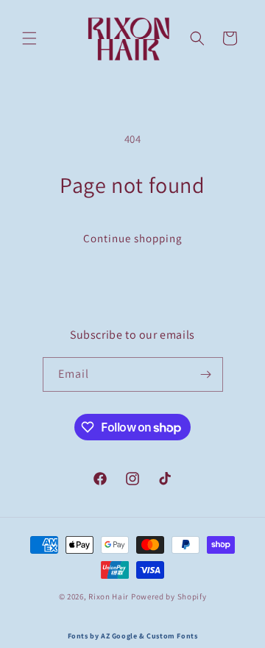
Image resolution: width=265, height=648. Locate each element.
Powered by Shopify (169, 596)
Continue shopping (133, 238)
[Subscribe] (206, 374)
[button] (29, 38)
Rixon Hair (108, 596)
